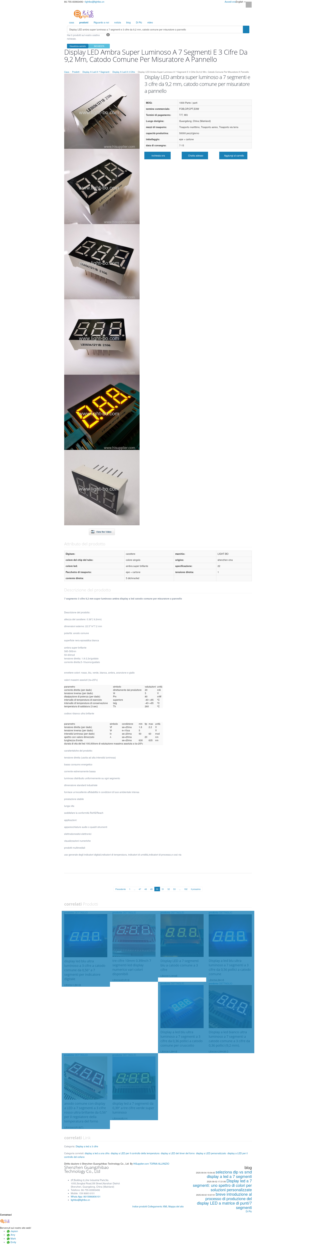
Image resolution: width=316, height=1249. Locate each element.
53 (174, 889)
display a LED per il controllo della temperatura (135, 1153)
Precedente (120, 889)
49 (151, 889)
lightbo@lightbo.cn (94, 1)
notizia (117, 22)
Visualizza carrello (77, 46)
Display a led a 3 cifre (87, 1146)
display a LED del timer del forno (178, 1153)
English (240, 1)
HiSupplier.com (141, 1163)
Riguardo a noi (101, 22)
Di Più (139, 22)
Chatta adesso (195, 155)
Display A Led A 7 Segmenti (95, 71)
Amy (13, 1234)
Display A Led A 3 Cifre (123, 71)
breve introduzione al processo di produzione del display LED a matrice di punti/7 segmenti (224, 1200)
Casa (66, 71)
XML (165, 1206)
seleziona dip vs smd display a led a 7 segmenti (229, 1174)
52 (169, 889)
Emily (13, 1242)
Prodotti (75, 71)
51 (163, 889)
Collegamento (155, 1206)
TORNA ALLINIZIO (159, 1163)
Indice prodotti (139, 1206)
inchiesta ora (158, 155)
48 (146, 889)
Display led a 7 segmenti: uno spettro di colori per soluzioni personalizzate (222, 1185)
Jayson (14, 1231)
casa (71, 22)
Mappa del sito (176, 1206)
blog (128, 22)
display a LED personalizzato (211, 1153)
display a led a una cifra (97, 1153)
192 (185, 889)
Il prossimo (196, 889)
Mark (13, 1238)
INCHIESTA (99, 46)
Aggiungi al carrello (234, 155)
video (150, 22)
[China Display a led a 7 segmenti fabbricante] (83, 13)
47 (140, 889)
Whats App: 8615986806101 (86, 1196)
